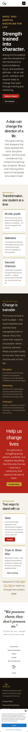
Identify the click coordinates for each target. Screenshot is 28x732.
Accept (14, 725)
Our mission (9, 101)
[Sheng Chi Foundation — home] (4, 3)
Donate (10, 539)
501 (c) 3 (14, 654)
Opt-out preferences (10, 729)
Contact (14, 657)
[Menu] (24, 3)
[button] (25, 711)
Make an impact (11, 96)
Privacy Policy (18, 729)
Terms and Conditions (14, 650)
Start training (12, 573)
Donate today (14, 484)
